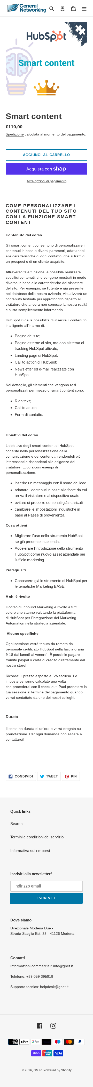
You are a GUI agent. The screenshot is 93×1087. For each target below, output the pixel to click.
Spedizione (15, 134)
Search (16, 823)
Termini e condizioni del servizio (37, 837)
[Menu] (84, 8)
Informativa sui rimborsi (30, 850)
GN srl (38, 1070)
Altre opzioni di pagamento (46, 181)
